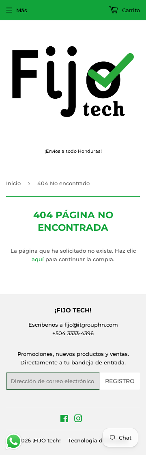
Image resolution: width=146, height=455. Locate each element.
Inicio (13, 183)
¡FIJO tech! (46, 440)
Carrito (130, 10)
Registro (120, 381)
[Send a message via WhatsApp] (13, 441)
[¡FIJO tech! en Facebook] (64, 419)
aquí (38, 259)
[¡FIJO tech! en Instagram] (78, 419)
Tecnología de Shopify (98, 440)
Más (21, 10)
